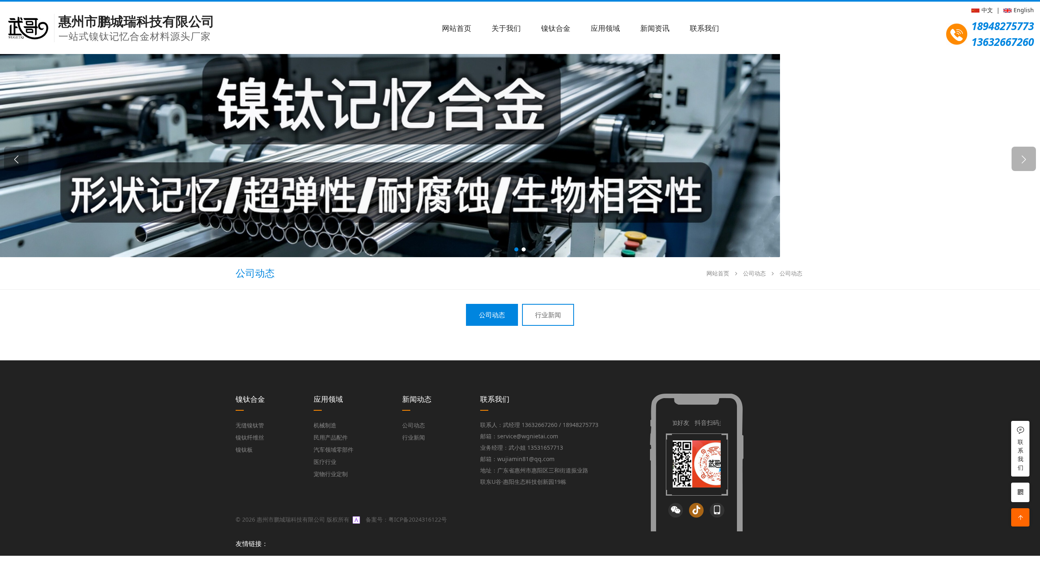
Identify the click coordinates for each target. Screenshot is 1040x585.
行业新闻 (548, 314)
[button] (516, 249)
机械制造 (325, 425)
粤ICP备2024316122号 (417, 519)
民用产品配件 (331, 437)
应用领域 (605, 28)
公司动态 (754, 273)
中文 (987, 10)
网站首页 (456, 28)
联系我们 (704, 28)
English (1024, 10)
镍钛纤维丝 (250, 437)
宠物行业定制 (331, 474)
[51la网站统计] (356, 519)
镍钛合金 (555, 28)
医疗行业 (325, 462)
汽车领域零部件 (333, 449)
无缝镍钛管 (250, 425)
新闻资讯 (655, 28)
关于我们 (506, 28)
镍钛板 (244, 449)
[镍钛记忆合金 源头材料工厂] (390, 154)
